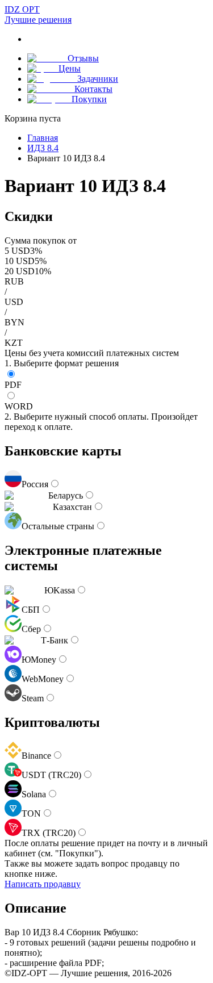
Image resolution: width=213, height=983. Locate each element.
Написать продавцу (43, 884)
